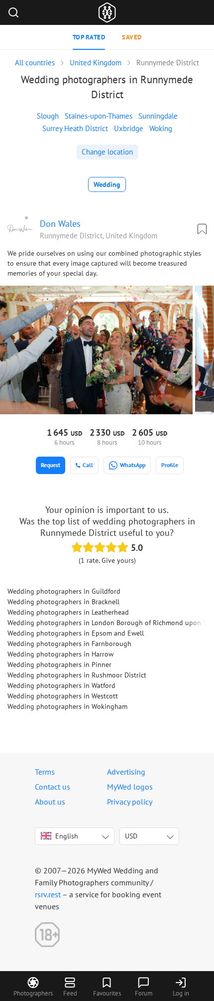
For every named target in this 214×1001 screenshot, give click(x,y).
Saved (132, 37)
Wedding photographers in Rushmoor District (76, 674)
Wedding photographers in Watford (61, 685)
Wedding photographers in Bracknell (63, 601)
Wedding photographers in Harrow (60, 654)
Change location (107, 152)
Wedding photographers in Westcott (62, 695)
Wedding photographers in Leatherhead (68, 612)
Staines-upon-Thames (98, 116)
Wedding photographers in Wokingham (67, 706)
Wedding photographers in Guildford (63, 591)
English (66, 836)
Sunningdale (158, 116)
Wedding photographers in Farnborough (69, 643)
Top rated (89, 37)
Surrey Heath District (75, 128)
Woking (160, 128)
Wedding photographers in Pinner (59, 664)
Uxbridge (128, 128)
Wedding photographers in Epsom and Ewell (75, 633)
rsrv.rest (48, 894)
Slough (48, 116)
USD (131, 836)
